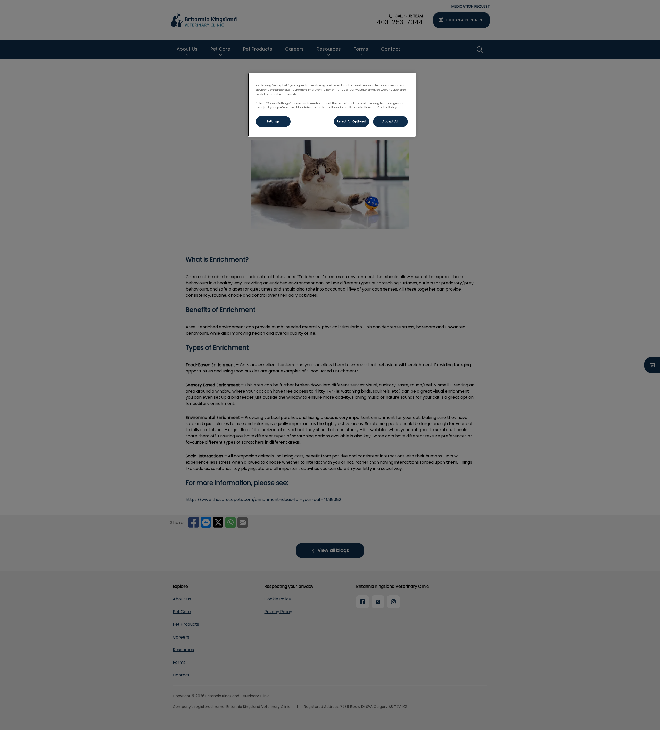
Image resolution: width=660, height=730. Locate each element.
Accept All (390, 121)
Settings (273, 121)
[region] (332, 104)
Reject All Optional (351, 121)
